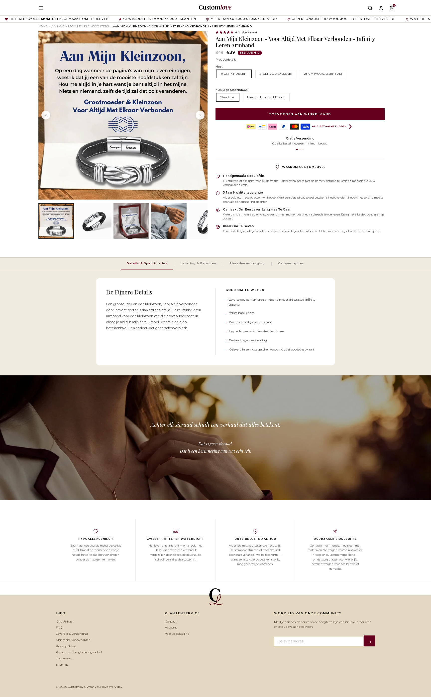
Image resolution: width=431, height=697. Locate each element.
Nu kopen (259, 375)
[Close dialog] (297, 292)
